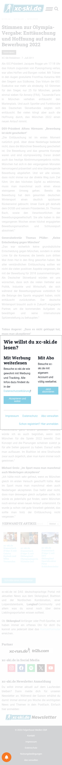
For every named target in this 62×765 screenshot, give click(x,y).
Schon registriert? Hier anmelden (38, 424)
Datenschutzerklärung (17, 391)
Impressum (12, 416)
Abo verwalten (49, 416)
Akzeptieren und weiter (17, 400)
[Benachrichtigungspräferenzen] (6, 757)
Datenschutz (30, 416)
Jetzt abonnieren (48, 390)
